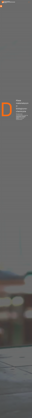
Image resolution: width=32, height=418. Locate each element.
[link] (1, 6)
